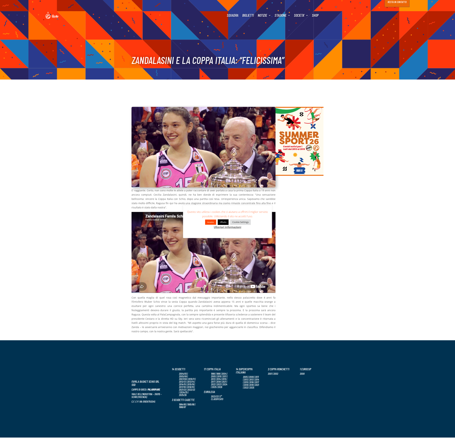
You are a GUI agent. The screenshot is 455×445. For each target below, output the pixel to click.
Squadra (232, 15)
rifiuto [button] (223, 222)
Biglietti (248, 15)
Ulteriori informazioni (227, 227)
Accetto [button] (210, 222)
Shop (315, 15)
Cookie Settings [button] (240, 222)
